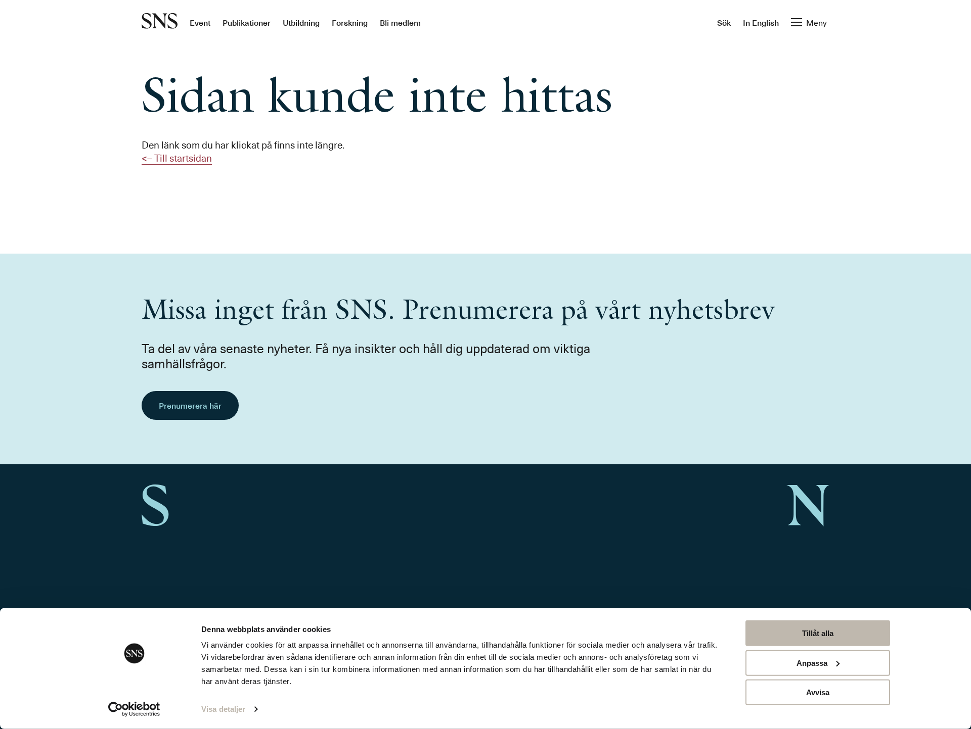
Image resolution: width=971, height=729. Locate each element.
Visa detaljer (223, 709)
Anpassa (812, 662)
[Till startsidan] (160, 22)
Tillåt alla (817, 633)
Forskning (350, 22)
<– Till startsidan (177, 158)
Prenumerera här (190, 405)
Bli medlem (400, 22)
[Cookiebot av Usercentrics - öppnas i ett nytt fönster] (134, 709)
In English (761, 22)
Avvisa (817, 692)
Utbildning (301, 22)
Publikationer (247, 22)
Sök (724, 22)
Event (200, 22)
